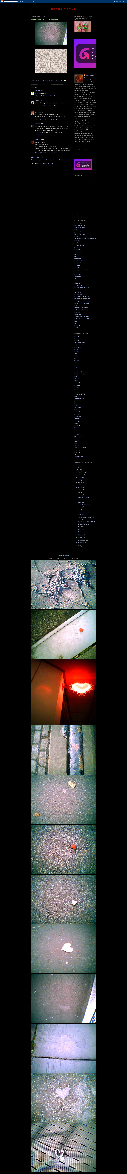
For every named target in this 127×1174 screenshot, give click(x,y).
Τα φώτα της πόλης (83, 524)
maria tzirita (77, 385)
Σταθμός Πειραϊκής (79, 227)
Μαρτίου (80, 537)
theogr (76, 423)
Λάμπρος (77, 450)
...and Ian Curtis (79, 245)
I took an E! (81, 526)
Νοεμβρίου (81, 474)
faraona (76, 360)
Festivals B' (77, 265)
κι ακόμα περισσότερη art (81, 287)
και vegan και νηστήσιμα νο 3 (82, 301)
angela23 (77, 336)
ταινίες (76, 281)
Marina (76, 387)
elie (75, 358)
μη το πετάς (77, 274)
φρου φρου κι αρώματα (81, 270)
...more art (77, 283)
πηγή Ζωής (77, 292)
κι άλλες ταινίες (78, 294)
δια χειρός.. (81, 509)
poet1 (76, 403)
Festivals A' (77, 263)
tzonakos (77, 425)
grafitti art (77, 247)
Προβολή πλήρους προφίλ (82, 144)
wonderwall (77, 258)
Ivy (75, 369)
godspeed (77, 312)
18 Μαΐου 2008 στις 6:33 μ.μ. (46, 153)
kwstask (76, 378)
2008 (78, 470)
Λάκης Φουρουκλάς (80, 447)
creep (76, 349)
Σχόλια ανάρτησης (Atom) (46, 163)
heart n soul (63, 8)
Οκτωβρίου (81, 477)
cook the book (78, 347)
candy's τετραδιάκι (79, 342)
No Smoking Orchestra (81, 310)
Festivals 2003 (78, 261)
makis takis (77, 383)
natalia (76, 392)
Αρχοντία (77, 441)
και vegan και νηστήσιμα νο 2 (82, 298)
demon (76, 351)
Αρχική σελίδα (50, 160)
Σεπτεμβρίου (82, 480)
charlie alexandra (79, 345)
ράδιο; (76, 254)
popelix (76, 405)
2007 (78, 546)
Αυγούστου (81, 482)
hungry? (76, 305)
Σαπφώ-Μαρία (78, 456)
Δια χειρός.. (81, 514)
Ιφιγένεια (77, 445)
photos (76, 236)
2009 (78, 467)
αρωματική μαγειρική (80, 223)
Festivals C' (77, 267)
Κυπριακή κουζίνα (79, 225)
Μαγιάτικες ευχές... (83, 532)
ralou (75, 409)
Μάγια (37, 100)
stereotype (77, 421)
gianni (76, 363)
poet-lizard (77, 401)
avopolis (76, 327)
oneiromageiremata (79, 394)
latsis (75, 380)
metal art (76, 240)
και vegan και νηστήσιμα (81, 296)
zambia (76, 434)
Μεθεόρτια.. (81, 529)
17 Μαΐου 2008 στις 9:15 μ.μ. (46, 96)
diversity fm (77, 252)
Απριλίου (81, 535)
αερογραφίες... (82, 495)
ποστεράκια (77, 276)
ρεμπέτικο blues (79, 232)
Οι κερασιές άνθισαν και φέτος (86, 521)
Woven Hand (78, 314)
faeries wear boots (79, 234)
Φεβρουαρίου (82, 540)
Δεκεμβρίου (81, 472)
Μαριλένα (38, 90)
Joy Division (77, 243)
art (75, 278)
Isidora (76, 367)
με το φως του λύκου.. (84, 512)
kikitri (75, 376)
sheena (76, 414)
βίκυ (75, 443)
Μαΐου (80, 490)
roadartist (77, 412)
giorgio (76, 365)
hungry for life (78, 229)
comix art (77, 249)
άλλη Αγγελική (78, 436)
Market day (81, 502)
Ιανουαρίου (81, 542)
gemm (76, 256)
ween (75, 323)
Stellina (76, 418)
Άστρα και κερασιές (83, 497)
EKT (75, 354)
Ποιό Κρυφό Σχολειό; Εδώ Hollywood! (85, 238)
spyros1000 (77, 416)
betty (75, 338)
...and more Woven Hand (81, 316)
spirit (75, 272)
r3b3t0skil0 (77, 407)
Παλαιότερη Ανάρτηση (65, 160)
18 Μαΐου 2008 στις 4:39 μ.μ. (46, 135)
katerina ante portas (80, 374)
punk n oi (77, 325)
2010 (78, 465)
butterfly (76, 340)
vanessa (37, 123)
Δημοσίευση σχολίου (37, 157)
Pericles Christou (79, 398)
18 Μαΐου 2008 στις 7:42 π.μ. (46, 105)
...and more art (78, 285)
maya (76, 389)
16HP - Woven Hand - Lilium (82, 319)
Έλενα (76, 439)
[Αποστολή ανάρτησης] (64, 80)
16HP (76, 321)
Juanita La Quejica (79, 372)
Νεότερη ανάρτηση (36, 160)
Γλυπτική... (81, 492)
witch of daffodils (79, 430)
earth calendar (78, 290)
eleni (36, 110)
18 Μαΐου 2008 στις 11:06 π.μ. (46, 119)
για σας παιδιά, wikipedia (81, 303)
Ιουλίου (80, 485)
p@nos (76, 396)
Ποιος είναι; (81, 500)
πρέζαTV (77, 454)
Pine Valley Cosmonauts (81, 307)
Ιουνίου (80, 487)
